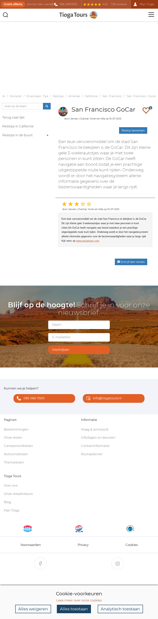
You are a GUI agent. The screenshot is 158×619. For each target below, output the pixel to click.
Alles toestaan (74, 608)
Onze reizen (13, 437)
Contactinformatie (95, 446)
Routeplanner (92, 454)
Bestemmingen (16, 429)
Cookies (131, 545)
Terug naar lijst (13, 117)
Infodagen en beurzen (98, 437)
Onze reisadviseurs (18, 494)
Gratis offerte (13, 4)
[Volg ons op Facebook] (40, 563)
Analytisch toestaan (120, 608)
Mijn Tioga (11, 510)
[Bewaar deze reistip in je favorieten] (146, 110)
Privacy (83, 545)
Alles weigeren (33, 608)
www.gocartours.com (87, 240)
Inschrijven (60, 350)
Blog (7, 502)
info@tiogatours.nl (107, 398)
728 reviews (119, 4)
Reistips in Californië (18, 126)
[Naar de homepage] (78, 15)
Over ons (11, 485)
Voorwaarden (30, 545)
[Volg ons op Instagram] (117, 563)
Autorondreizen (16, 454)
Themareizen (14, 462)
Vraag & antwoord (94, 429)
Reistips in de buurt (17, 135)
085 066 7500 (34, 398)
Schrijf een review (132, 262)
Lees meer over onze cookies (79, 600)
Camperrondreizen (18, 446)
